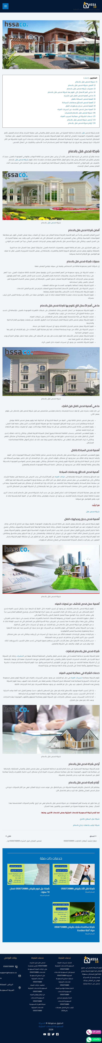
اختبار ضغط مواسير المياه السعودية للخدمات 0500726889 (64, 992)
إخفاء (86, 78)
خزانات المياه (60, 477)
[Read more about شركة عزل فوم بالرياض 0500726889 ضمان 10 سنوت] (28, 874)
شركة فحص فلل (21, 160)
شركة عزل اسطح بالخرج (90, 819)
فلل (83, 133)
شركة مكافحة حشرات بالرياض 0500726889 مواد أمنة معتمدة (74, 928)
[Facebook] (57, 1034)
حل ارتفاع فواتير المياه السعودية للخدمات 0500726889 (37, 998)
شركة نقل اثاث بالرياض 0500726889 (78, 888)
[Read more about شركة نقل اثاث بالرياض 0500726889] (74, 874)
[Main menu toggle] (5, 6)
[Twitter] (53, 1034)
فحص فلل (51, 223)
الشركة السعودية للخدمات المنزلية (86, 9)
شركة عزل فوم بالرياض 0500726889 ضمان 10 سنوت (30, 890)
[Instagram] (49, 1034)
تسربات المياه (76, 678)
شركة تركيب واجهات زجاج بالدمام (86, 825)
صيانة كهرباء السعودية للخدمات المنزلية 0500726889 (37, 1008)
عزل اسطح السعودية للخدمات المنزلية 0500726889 (37, 979)
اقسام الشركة (90, 892)
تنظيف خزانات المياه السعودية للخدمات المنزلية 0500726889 (37, 988)
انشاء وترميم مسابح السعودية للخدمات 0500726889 (64, 1001)
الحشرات (20, 656)
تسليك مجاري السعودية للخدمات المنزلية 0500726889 (64, 982)
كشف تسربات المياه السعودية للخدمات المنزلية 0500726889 (64, 966)
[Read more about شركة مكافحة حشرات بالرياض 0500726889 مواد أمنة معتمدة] (74, 913)
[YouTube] (44, 1034)
